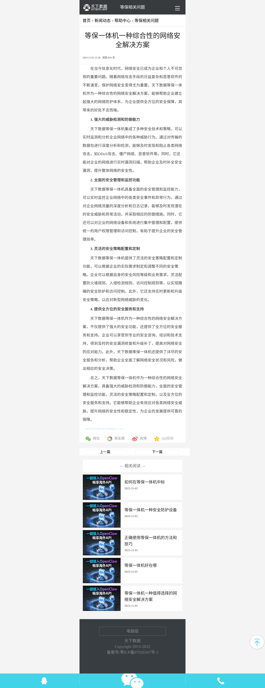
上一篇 (105, 452)
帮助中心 (122, 20)
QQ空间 (167, 438)
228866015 (121, 429)
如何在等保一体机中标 (144, 482)
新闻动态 (103, 20)
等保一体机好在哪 (140, 565)
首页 (87, 20)
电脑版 (132, 631)
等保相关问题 (146, 20)
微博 (143, 438)
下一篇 (157, 452)
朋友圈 (119, 438)
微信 (96, 438)
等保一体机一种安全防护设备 (150, 510)
